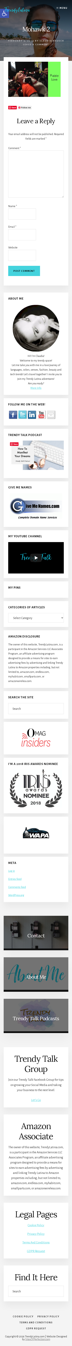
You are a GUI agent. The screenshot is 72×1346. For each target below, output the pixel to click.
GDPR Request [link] (36, 1251)
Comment (14, 148)
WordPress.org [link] (16, 895)
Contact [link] (36, 935)
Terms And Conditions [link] (36, 1242)
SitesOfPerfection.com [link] (37, 1339)
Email (12, 226)
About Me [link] (36, 977)
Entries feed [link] (14, 879)
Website (12, 247)
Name (12, 206)
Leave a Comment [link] (36, 44)
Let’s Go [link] (36, 1100)
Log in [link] (11, 871)
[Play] (36, 558)
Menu (63, 8)
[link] (20, 9)
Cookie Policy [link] (36, 1225)
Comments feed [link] (17, 887)
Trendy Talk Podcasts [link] (36, 1018)
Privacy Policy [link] (36, 1234)
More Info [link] (35, 388)
